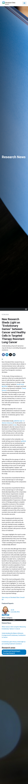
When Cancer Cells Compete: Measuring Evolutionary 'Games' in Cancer (14, 628)
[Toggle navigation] (24, 3)
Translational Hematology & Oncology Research (11, 652)
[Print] (13, 354)
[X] (10, 354)
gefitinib (23, 441)
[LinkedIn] (6, 354)
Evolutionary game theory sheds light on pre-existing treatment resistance (13, 643)
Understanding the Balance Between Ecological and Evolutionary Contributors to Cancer (14, 635)
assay (15, 425)
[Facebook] (3, 354)
